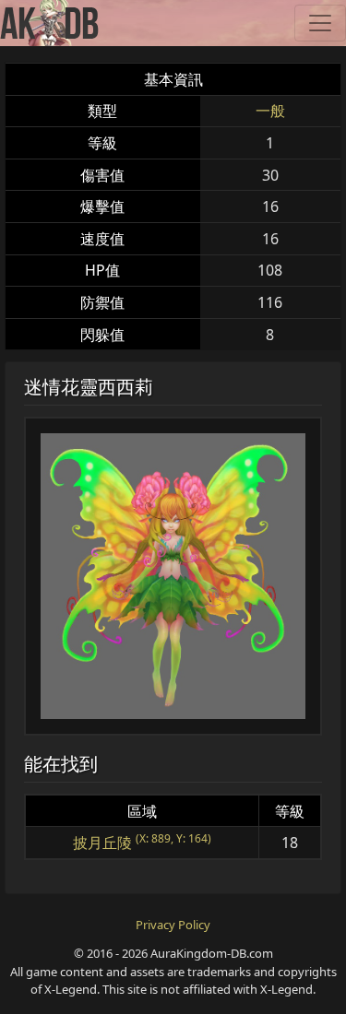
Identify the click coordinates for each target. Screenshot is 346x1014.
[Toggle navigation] (320, 23)
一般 (270, 110)
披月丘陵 (102, 842)
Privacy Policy (173, 924)
